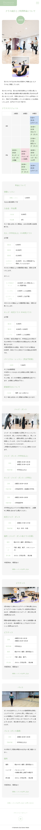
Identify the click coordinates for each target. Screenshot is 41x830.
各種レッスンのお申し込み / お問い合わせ (20, 803)
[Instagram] (20, 819)
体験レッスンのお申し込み (20, 569)
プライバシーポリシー (20, 813)
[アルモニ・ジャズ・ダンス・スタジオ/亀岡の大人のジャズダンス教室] (8, 3)
